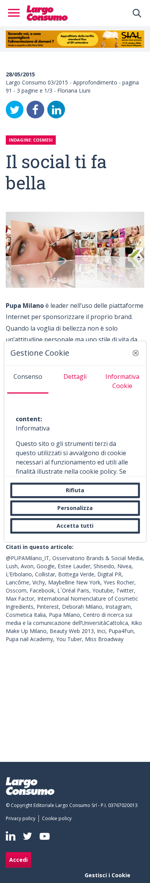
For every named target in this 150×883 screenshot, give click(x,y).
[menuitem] (22, 818)
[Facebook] (35, 109)
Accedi (18, 859)
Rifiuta (75, 490)
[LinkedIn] (56, 109)
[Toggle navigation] (16, 13)
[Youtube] (45, 836)
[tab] (28, 379)
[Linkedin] (10, 836)
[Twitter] (14, 109)
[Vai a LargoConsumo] (47, 12)
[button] (135, 353)
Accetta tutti (75, 525)
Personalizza (75, 508)
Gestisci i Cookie (107, 875)
